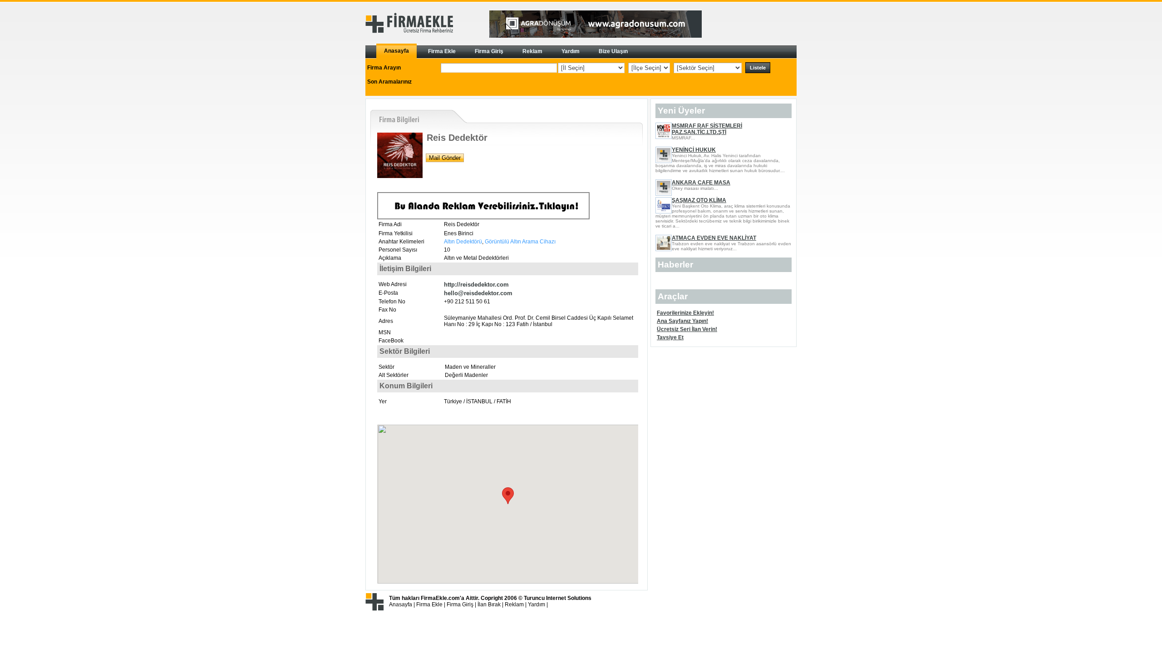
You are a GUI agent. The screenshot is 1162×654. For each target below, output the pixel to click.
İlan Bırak (489, 604)
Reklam (514, 604)
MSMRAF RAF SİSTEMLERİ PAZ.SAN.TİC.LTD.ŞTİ (707, 129)
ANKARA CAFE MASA (701, 182)
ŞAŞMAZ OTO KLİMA (699, 200)
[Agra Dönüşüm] (595, 36)
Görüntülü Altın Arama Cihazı (519, 241)
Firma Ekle (429, 604)
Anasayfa (400, 604)
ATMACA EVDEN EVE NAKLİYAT (714, 238)
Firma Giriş (460, 604)
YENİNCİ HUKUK (694, 150)
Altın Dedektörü (463, 241)
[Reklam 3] (483, 217)
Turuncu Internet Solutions (557, 598)
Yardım (536, 604)
